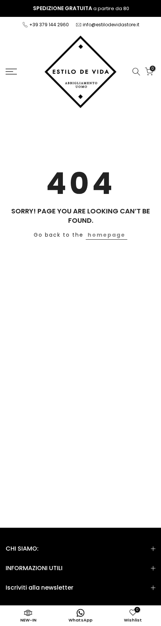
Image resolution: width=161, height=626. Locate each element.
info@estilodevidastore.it (111, 24)
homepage (106, 235)
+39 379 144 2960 (49, 24)
